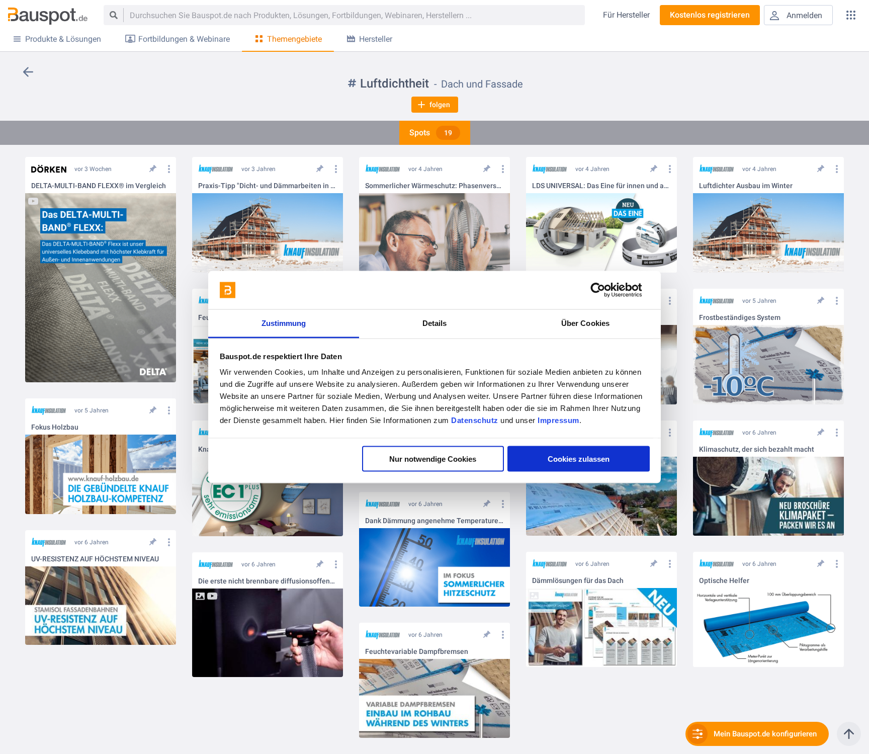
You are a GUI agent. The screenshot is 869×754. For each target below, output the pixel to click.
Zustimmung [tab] (284, 323)
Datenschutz (474, 420)
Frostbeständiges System (739, 317)
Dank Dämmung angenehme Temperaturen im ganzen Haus (434, 521)
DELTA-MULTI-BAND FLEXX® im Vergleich (98, 186)
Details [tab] (434, 323)
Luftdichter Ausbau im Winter (746, 186)
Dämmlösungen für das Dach (578, 580)
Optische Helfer (724, 580)
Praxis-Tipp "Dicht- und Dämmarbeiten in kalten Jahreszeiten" (267, 186)
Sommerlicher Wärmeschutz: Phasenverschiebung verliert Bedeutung (434, 186)
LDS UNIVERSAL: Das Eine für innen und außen (601, 186)
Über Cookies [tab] (585, 323)
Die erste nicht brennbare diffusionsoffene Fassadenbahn (267, 581)
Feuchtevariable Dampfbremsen (416, 651)
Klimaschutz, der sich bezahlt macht (756, 449)
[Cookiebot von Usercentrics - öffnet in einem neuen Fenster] (606, 290)
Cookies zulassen (579, 458)
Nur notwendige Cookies (432, 458)
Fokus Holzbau (54, 427)
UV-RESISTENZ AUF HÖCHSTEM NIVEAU (95, 559)
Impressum (558, 420)
